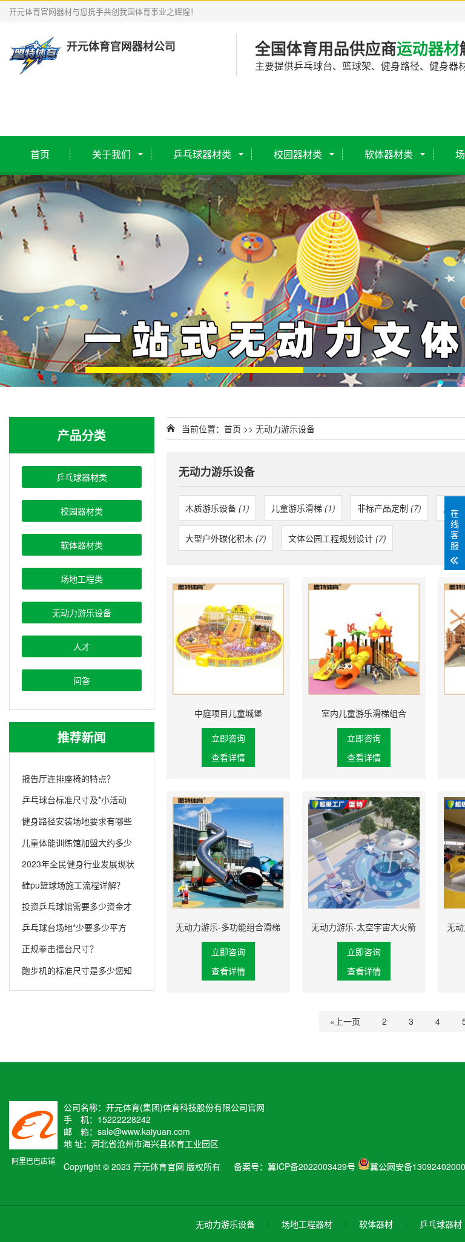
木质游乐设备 (217, 508)
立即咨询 (228, 738)
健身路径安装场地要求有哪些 (77, 821)
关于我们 (111, 154)
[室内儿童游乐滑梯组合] (364, 639)
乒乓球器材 (441, 1224)
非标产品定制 (389, 508)
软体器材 (376, 1224)
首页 (40, 154)
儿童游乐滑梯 (303, 508)
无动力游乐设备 (81, 612)
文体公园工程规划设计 (337, 538)
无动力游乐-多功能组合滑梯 (228, 927)
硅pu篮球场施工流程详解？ (73, 885)
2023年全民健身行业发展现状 (78, 864)
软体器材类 (388, 154)
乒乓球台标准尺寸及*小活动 (74, 800)
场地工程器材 (307, 1224)
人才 (81, 646)
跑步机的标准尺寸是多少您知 (77, 970)
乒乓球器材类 (202, 154)
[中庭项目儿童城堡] (228, 639)
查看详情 (228, 757)
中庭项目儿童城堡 (228, 713)
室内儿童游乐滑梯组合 (364, 713)
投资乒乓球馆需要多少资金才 (77, 906)
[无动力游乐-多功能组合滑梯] (228, 852)
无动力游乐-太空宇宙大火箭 (363, 927)
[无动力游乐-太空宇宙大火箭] (364, 852)
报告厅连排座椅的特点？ (68, 778)
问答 (81, 680)
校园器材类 (298, 154)
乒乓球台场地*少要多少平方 (74, 927)
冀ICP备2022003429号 (311, 1166)
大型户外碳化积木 (225, 538)
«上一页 (345, 1021)
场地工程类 (82, 579)
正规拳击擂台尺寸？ (60, 948)
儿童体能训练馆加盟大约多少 (77, 842)
